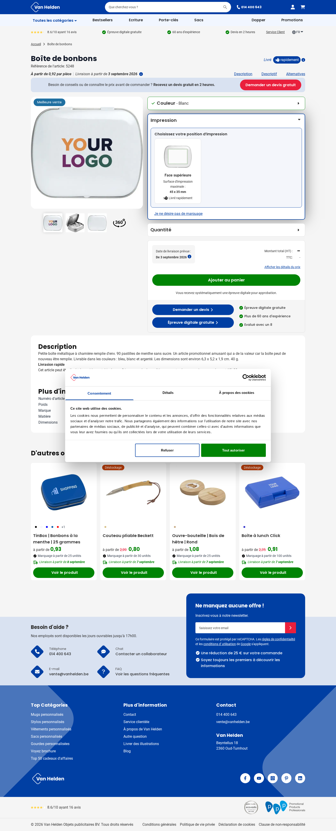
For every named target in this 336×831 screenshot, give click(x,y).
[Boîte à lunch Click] (272, 492)
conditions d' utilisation (219, 644)
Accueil (36, 44)
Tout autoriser (233, 450)
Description (243, 74)
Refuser (167, 450)
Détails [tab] (168, 393)
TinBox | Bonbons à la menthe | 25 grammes (56, 539)
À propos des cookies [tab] (236, 393)
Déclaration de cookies (237, 824)
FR (298, 32)
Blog (127, 751)
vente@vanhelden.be (233, 722)
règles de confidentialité (278, 639)
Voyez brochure (43, 751)
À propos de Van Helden (142, 729)
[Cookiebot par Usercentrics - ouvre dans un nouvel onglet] (246, 377)
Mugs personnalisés (47, 714)
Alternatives (295, 74)
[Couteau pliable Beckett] (133, 492)
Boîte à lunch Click (261, 535)
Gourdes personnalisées (50, 744)
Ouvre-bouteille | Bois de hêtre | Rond (198, 539)
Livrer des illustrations (141, 744)
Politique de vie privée (197, 824)
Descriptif (269, 74)
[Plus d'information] (303, 60)
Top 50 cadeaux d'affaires (52, 758)
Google (246, 644)
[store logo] (98, 778)
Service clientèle (136, 722)
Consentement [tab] (99, 393)
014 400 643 (251, 7)
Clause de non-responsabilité (282, 824)
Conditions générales (159, 824)
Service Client (275, 32)
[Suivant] (139, 155)
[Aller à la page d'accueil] (45, 7)
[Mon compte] (293, 7)
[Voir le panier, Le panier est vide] (303, 7)
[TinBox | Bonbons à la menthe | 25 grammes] (64, 492)
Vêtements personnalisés (51, 729)
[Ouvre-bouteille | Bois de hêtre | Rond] (203, 492)
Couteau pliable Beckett (128, 535)
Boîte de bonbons (59, 44)
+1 (63, 527)
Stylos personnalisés (47, 722)
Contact (129, 714)
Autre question (135, 736)
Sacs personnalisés (46, 736)
